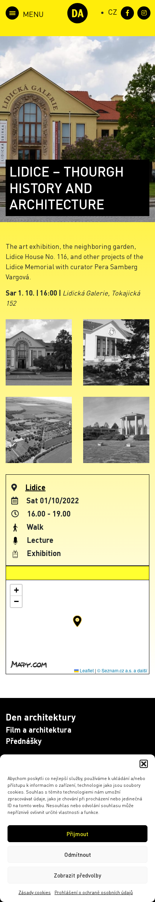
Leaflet (86, 670)
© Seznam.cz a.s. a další (122, 670)
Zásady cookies (34, 892)
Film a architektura (38, 729)
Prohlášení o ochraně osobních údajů (94, 892)
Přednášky (24, 741)
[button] (143, 764)
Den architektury (41, 717)
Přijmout (77, 834)
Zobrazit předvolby (77, 875)
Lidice (35, 487)
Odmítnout (77, 854)
